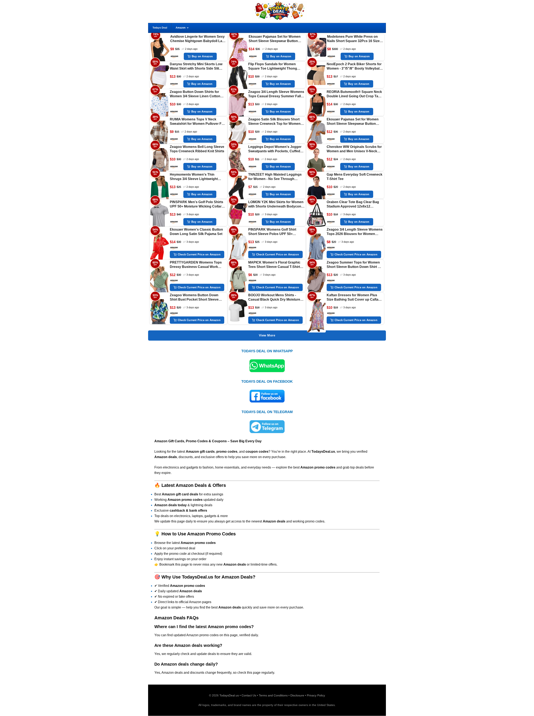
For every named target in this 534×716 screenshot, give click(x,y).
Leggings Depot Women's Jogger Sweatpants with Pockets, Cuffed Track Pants (274, 149)
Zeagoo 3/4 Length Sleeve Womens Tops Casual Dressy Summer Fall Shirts (276, 94)
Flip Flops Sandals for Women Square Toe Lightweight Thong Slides (272, 66)
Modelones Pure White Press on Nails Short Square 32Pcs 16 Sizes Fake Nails (354, 39)
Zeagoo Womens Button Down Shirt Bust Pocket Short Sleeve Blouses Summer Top (194, 297)
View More (267, 335)
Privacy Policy (316, 695)
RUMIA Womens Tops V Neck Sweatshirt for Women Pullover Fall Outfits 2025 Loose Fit (197, 121)
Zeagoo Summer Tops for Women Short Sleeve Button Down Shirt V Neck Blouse (353, 265)
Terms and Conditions (273, 695)
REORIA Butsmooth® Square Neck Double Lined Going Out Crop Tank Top (354, 94)
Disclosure (297, 695)
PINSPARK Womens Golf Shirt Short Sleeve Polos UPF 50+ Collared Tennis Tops (272, 232)
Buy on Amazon (202, 56)
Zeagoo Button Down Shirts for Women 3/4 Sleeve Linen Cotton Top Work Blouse (195, 94)
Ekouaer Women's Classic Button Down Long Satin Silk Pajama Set (196, 232)
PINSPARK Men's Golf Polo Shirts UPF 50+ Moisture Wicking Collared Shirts (197, 204)
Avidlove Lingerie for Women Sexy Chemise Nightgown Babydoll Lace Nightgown (198, 39)
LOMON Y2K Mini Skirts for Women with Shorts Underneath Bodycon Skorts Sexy (276, 204)
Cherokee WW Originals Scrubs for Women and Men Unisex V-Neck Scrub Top (354, 149)
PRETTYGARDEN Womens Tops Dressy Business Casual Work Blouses (196, 265)
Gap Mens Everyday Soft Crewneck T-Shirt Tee (354, 177)
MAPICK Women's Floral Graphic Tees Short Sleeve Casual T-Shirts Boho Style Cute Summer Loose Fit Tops (276, 265)
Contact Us (249, 695)
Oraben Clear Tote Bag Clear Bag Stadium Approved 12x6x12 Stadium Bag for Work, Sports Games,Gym (353, 204)
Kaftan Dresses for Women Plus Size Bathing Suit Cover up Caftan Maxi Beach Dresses (353, 297)
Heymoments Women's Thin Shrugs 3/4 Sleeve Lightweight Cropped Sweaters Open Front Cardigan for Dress (194, 177)
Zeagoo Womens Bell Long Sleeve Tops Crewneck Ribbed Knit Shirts (197, 149)
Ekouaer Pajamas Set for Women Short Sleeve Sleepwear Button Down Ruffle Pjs (275, 39)
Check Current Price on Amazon (199, 254)
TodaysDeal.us (229, 695)
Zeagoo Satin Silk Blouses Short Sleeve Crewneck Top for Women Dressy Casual (274, 121)
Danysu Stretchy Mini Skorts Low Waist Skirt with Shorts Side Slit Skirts (196, 66)
